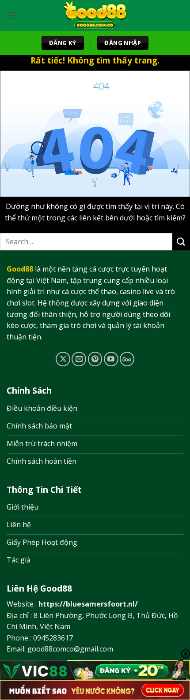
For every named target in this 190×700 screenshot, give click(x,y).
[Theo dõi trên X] (63, 359)
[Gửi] (181, 241)
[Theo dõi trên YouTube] (111, 359)
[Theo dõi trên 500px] (127, 359)
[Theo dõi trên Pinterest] (95, 359)
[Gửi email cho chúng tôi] (79, 359)
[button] (12, 15)
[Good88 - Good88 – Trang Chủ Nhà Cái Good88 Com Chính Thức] (95, 15)
